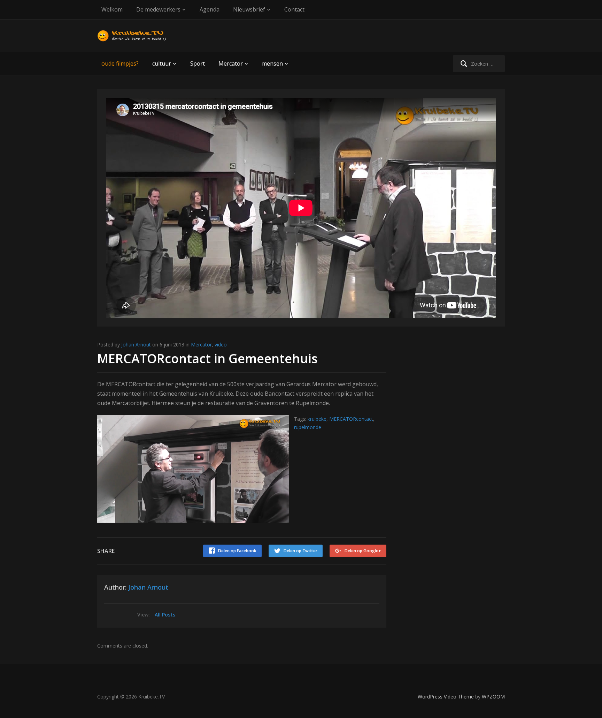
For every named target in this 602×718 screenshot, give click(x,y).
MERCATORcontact (351, 419)
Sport (197, 63)
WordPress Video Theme (446, 696)
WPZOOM (493, 696)
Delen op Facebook (237, 551)
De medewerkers (158, 9)
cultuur (161, 63)
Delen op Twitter (300, 551)
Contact (294, 9)
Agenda (209, 9)
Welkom (112, 9)
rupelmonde (307, 427)
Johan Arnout (136, 344)
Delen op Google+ (363, 551)
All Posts (165, 614)
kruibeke (317, 419)
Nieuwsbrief (249, 9)
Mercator (230, 63)
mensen (272, 63)
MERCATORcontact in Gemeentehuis (207, 358)
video (221, 344)
